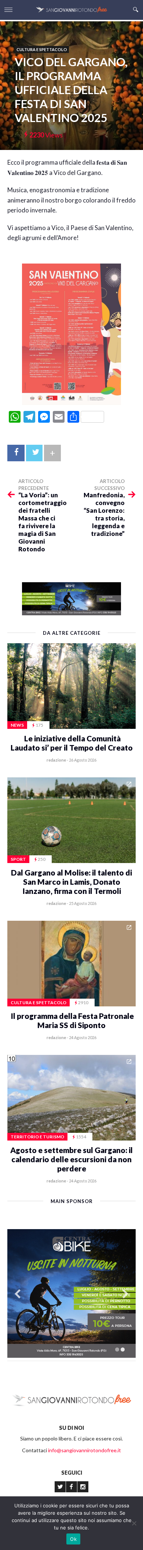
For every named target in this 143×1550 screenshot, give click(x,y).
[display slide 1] (117, 1349)
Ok (73, 1539)
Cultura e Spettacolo (41, 49)
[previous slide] (17, 1294)
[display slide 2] (123, 1349)
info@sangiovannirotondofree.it (84, 1450)
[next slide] (125, 1294)
